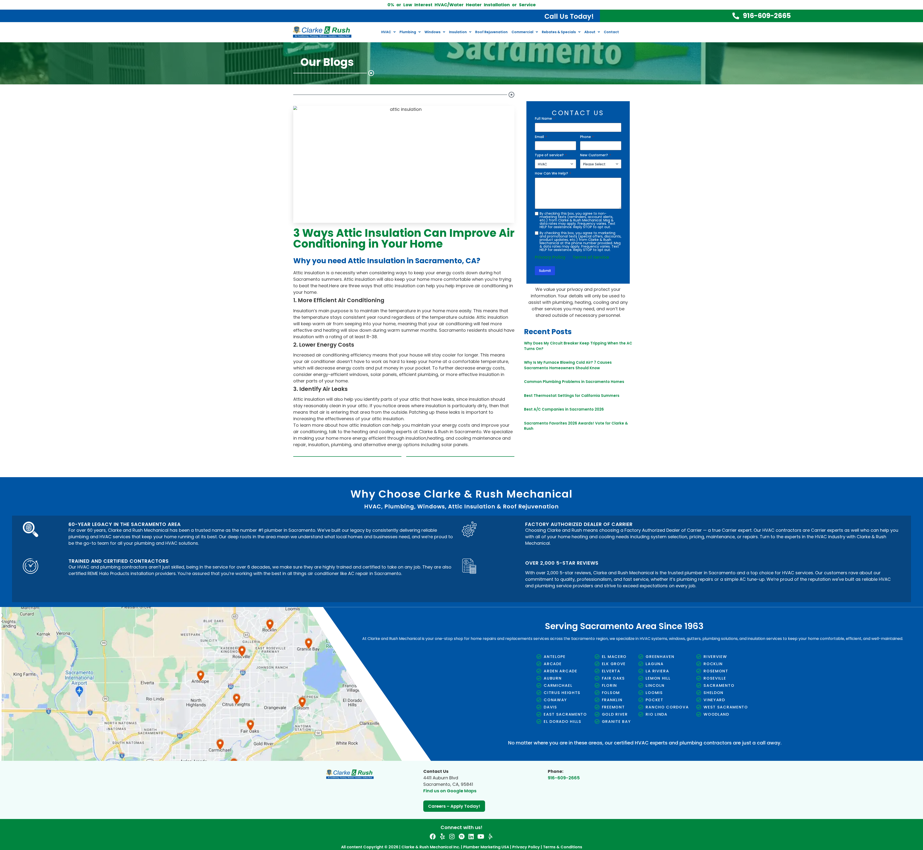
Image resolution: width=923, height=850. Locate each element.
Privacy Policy (550, 257)
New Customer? (595, 155)
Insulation (458, 32)
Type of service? (551, 155)
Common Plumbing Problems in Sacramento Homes (574, 381)
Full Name (545, 118)
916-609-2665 (564, 778)
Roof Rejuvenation (491, 32)
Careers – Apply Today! (454, 806)
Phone (587, 136)
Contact (611, 32)
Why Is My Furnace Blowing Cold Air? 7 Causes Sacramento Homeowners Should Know (568, 365)
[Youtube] (481, 836)
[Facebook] (433, 836)
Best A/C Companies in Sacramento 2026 (564, 409)
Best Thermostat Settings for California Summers (571, 395)
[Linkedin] (471, 836)
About (589, 32)
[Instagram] (452, 836)
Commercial (522, 32)
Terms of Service (591, 257)
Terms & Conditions (562, 847)
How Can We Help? (553, 173)
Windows (432, 32)
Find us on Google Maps (449, 791)
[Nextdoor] (462, 836)
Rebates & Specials (559, 32)
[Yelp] (442, 836)
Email (541, 136)
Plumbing (407, 32)
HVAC (386, 32)
